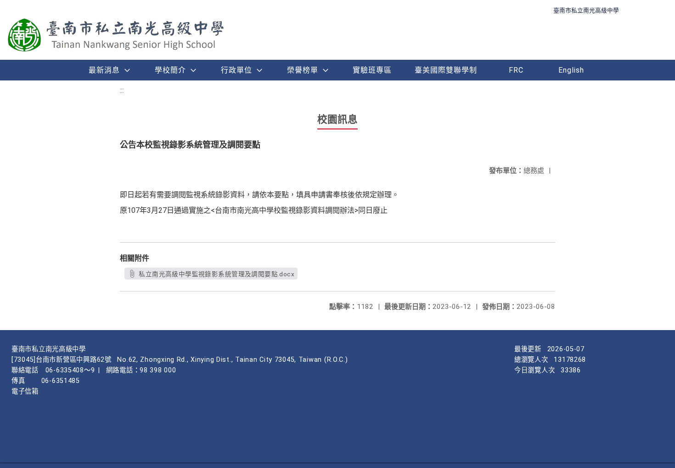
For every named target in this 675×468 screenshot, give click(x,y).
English (571, 70)
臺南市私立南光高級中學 (586, 10)
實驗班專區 (372, 70)
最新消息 (104, 70)
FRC (516, 70)
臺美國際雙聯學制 (446, 70)
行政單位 (236, 70)
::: (122, 90)
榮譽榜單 (302, 70)
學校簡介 (170, 70)
